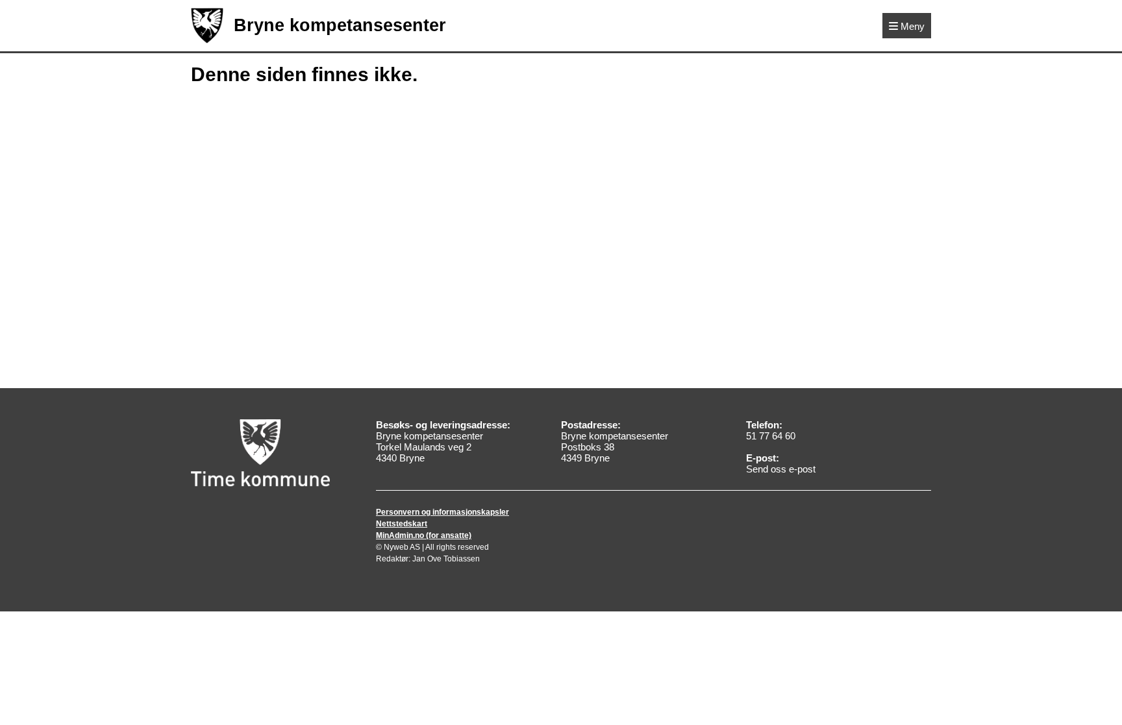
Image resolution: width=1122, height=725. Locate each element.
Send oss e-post (781, 468)
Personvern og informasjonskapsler (442, 512)
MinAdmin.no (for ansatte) (423, 535)
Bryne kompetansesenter (340, 25)
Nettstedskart (401, 523)
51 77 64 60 (770, 435)
